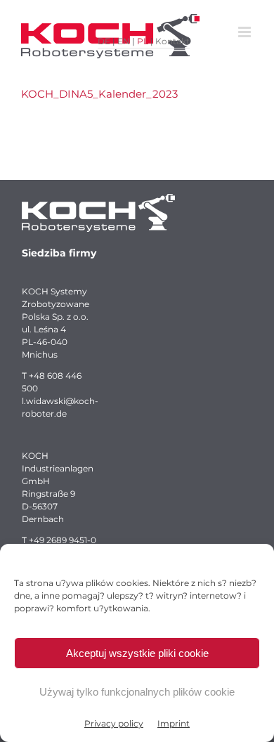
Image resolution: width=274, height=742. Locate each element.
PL (142, 41)
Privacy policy (113, 723)
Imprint (173, 723)
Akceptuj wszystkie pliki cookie (137, 653)
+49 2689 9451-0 (62, 540)
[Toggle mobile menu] (245, 32)
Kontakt (172, 41)
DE (104, 41)
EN (123, 41)
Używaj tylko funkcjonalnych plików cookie (137, 692)
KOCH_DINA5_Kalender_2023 (99, 93)
